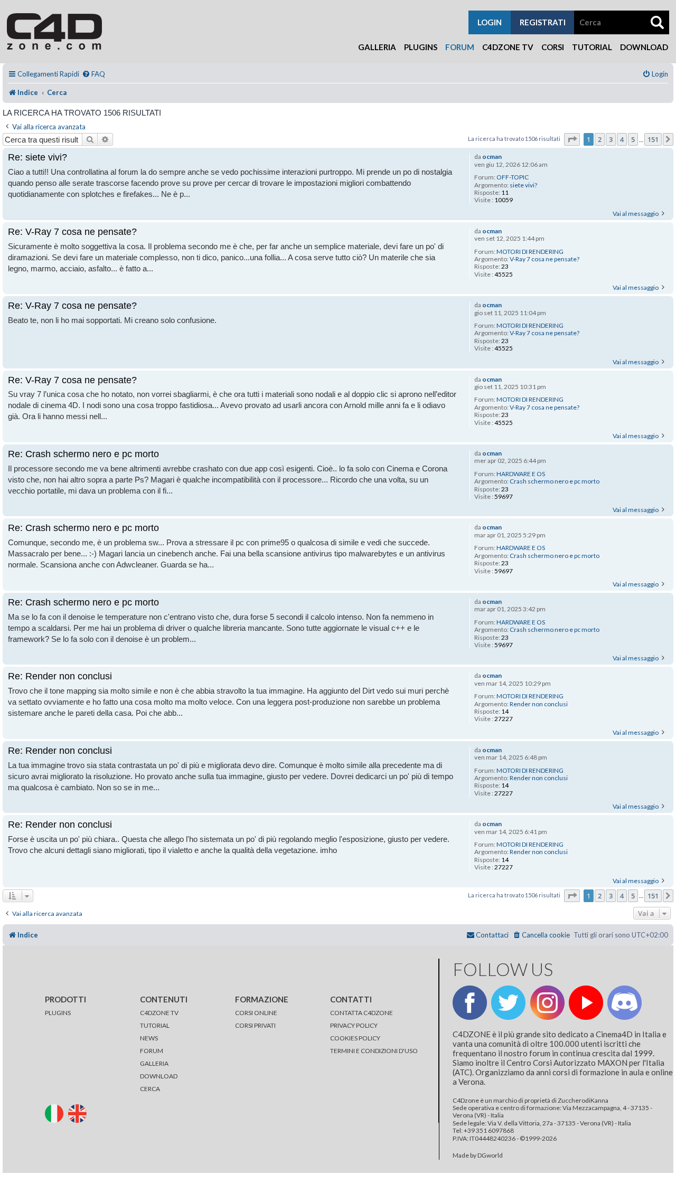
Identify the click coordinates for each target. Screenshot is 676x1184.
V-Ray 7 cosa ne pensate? (544, 259)
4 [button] (622, 139)
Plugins (420, 47)
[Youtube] (586, 1003)
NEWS (149, 1038)
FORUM (151, 1051)
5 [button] (633, 139)
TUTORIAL (155, 1025)
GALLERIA (154, 1063)
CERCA (150, 1089)
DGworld (490, 1155)
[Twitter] (508, 1003)
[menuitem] (93, 74)
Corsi (552, 47)
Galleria (377, 47)
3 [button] (611, 139)
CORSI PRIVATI (255, 1025)
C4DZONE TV (159, 1013)
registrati (543, 22)
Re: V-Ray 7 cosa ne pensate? (72, 231)
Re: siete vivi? (37, 157)
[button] (572, 139)
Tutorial (592, 47)
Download (644, 47)
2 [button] (600, 139)
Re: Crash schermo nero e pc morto (83, 454)
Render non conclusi (539, 704)
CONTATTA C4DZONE (361, 1013)
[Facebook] (470, 1003)
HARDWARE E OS (520, 474)
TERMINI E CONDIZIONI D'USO (374, 1051)
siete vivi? (523, 185)
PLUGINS (58, 1013)
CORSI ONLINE (256, 1013)
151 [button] (653, 139)
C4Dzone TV (507, 47)
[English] (79, 1112)
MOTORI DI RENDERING (530, 251)
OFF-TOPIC (512, 177)
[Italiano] (56, 1112)
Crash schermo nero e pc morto (554, 481)
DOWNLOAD (158, 1076)
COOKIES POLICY (355, 1038)
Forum (459, 47)
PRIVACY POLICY (354, 1025)
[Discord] (624, 1003)
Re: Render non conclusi (60, 676)
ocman (492, 156)
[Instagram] (547, 1003)
